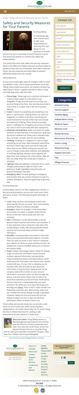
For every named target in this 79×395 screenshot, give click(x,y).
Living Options (44, 347)
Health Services (44, 373)
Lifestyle (32, 349)
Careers (32, 354)
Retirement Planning (64, 138)
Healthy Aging (61, 114)
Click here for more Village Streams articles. (27, 338)
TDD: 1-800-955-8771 (15, 359)
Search (71, 363)
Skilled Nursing (62, 148)
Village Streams (62, 162)
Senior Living (61, 143)
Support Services (62, 152)
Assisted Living (61, 105)
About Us (32, 346)
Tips (56, 157)
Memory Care (61, 129)
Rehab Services (62, 133)
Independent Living (64, 119)
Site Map (39, 383)
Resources (33, 351)
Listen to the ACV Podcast (63, 353)
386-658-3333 (69, 11)
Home (5, 18)
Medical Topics (61, 124)
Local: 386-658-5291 (15, 357)
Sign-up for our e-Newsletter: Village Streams (64, 347)
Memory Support (44, 368)
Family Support (62, 109)
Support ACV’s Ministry (32, 359)
